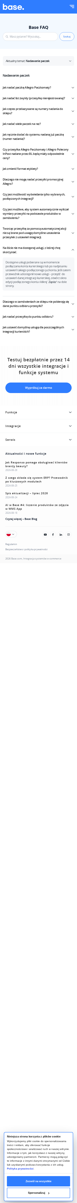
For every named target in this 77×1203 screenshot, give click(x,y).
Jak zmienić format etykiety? (20, 169)
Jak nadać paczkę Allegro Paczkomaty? (27, 87)
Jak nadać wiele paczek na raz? (22, 124)
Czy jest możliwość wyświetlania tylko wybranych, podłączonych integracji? (34, 196)
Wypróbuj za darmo (38, 388)
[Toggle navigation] (72, 7)
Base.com (16, 558)
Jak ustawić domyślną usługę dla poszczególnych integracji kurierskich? (33, 329)
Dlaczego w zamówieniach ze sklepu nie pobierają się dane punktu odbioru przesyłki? (36, 304)
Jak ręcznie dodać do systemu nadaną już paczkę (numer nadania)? (33, 137)
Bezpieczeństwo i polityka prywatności (26, 549)
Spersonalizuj (36, 1192)
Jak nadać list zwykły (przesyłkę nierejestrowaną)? (34, 98)
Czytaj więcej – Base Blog (21, 519)
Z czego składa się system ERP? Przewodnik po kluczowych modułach (36, 479)
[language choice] (11, 534)
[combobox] (30, 36)
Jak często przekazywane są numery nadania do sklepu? (33, 111)
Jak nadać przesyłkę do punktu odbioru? (28, 317)
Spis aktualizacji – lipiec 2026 (26, 493)
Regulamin (11, 544)
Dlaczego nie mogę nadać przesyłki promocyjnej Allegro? (33, 181)
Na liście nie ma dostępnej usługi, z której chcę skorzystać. (31, 250)
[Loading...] (45, 534)
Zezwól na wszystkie (38, 1181)
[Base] (13, 7)
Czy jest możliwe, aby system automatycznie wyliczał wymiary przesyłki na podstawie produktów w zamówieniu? (36, 213)
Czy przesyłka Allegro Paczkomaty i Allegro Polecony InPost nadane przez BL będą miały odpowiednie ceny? (36, 154)
